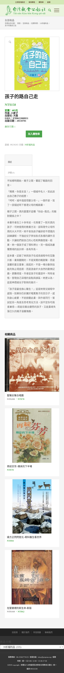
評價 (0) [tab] (18, 173)
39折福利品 (44, 23)
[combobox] (32, 647)
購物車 (41, 2)
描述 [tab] (18, 162)
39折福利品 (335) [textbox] (31, 647)
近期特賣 (34, 23)
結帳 (48, 2)
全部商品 (9, 20)
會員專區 (32, 2)
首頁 (19, 23)
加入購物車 (34, 134)
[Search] (48, 10)
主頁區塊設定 (20, 2)
